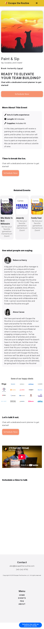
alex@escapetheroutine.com (22, 566)
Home (22, 595)
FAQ (22, 601)
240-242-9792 (22, 570)
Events (22, 598)
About (22, 604)
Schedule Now (22, 94)
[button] (37, 3)
